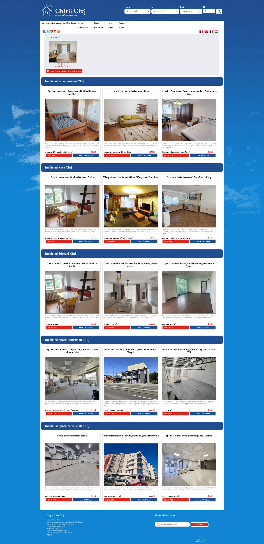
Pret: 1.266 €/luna (86, 414)
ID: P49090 (168, 241)
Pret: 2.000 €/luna (203, 500)
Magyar (216, 31)
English (206, 31)
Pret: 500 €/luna (203, 155)
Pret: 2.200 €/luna (144, 241)
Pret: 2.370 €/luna (203, 414)
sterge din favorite (62, 66)
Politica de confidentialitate (57, 531)
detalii (93, 152)
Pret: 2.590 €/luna (144, 414)
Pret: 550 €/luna (203, 328)
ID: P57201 (110, 155)
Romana (201, 31)
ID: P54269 (52, 500)
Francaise (211, 31)
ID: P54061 (168, 500)
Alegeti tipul (132, 11)
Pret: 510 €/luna (144, 155)
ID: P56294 (52, 328)
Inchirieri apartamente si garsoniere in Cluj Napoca (65, 522)
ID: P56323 (168, 328)
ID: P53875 (110, 500)
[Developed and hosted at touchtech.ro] (202, 543)
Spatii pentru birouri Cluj (56, 526)
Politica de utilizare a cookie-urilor (59, 533)
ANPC (49, 535)
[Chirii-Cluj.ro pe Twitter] (48, 32)
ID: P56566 (168, 414)
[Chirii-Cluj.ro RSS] (58, 32)
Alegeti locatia (159, 11)
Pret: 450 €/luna (86, 500)
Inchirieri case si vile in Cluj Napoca (60, 524)
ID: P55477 (110, 414)
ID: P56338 (110, 328)
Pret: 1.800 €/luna (144, 500)
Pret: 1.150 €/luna (203, 241)
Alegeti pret (187, 11)
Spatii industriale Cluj (55, 528)
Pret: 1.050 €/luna (86, 155)
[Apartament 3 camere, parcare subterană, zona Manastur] (63, 62)
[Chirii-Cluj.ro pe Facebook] (44, 32)
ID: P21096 (110, 241)
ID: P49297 (168, 155)
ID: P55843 (52, 155)
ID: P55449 (52, 414)
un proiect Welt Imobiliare (66, 15)
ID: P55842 (52, 241)
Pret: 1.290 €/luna (144, 328)
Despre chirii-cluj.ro (54, 520)
